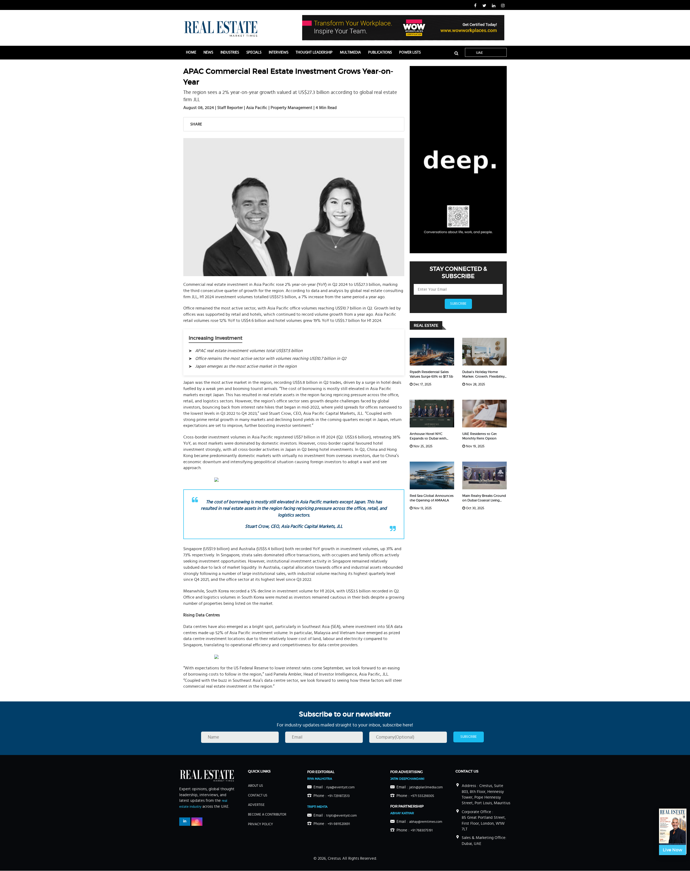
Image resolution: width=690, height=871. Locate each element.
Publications (380, 52)
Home (191, 52)
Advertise (256, 805)
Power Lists (410, 52)
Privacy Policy (260, 824)
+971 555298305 (422, 796)
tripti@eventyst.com (341, 815)
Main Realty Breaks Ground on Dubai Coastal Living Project (484, 500)
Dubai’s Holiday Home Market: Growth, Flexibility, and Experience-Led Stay (483, 376)
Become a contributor (267, 814)
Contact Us (257, 795)
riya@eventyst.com (340, 787)
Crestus (334, 858)
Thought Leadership (314, 52)
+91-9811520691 (338, 824)
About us (255, 786)
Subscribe (458, 303)
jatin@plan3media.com (426, 787)
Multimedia (350, 52)
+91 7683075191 (421, 830)
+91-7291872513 (338, 796)
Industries (229, 52)
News (208, 52)
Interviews (278, 52)
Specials (253, 52)
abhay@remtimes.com (425, 822)
